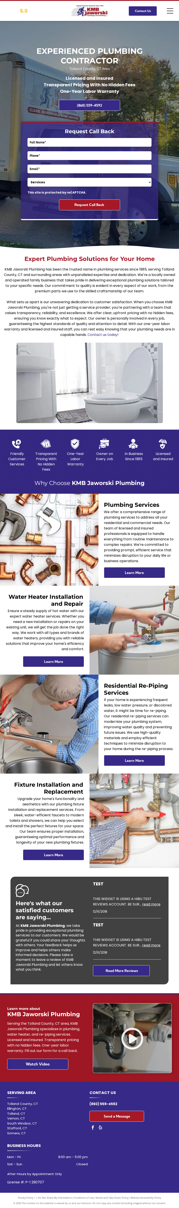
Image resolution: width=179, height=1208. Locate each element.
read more (151, 904)
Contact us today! (103, 334)
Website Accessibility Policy (146, 1197)
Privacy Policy (25, 1197)
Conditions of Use (83, 1197)
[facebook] (93, 1128)
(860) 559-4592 (103, 1104)
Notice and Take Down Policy (112, 1197)
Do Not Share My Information (54, 1197)
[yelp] (100, 1128)
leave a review (48, 959)
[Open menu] (170, 11)
